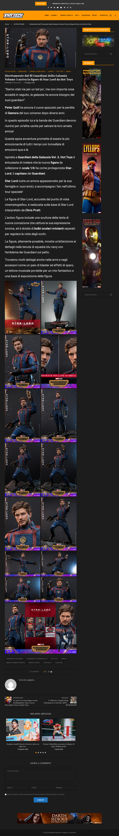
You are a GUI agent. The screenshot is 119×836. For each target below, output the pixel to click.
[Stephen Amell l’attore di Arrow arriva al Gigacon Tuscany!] (23, 730)
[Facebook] (48, 7)
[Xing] (67, 7)
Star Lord (58, 662)
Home (7, 24)
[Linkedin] (54, 7)
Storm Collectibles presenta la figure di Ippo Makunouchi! (58, 745)
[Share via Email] (51, 672)
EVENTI (94, 15)
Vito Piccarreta (16, 83)
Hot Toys (54, 658)
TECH (76, 15)
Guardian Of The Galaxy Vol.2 (37, 658)
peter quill (47, 662)
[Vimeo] (64, 7)
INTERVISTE (104, 15)
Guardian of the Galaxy (14, 658)
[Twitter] (51, 7)
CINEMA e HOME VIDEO (37, 71)
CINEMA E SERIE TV (66, 15)
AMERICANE (22, 71)
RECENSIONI (86, 15)
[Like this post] (46, 672)
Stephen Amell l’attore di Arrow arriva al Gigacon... (23, 745)
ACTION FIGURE (19, 24)
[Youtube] (57, 7)
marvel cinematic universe (15, 662)
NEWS (47, 15)
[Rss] (70, 7)
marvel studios (34, 662)
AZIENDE (54, 15)
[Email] (61, 7)
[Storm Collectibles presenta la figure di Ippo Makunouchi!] (58, 730)
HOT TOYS (59, 71)
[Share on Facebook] (48, 672)
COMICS (51, 71)
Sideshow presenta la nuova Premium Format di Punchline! (76, 3)
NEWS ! (68, 71)
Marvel (63, 658)
